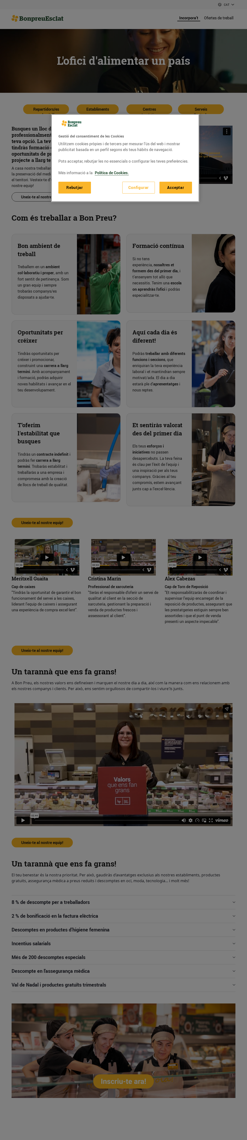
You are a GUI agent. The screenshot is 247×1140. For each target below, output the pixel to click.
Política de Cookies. (112, 172)
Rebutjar (74, 187)
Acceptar (175, 187)
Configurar (138, 187)
